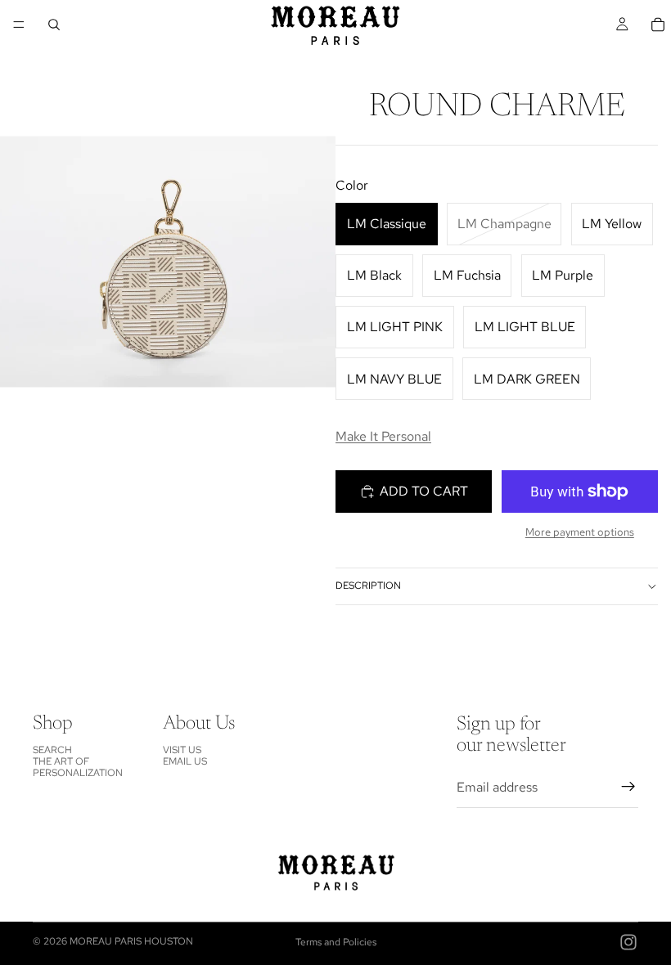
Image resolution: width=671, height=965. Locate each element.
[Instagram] (628, 942)
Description (368, 585)
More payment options (579, 531)
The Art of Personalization (78, 767)
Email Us (185, 761)
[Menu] (19, 24)
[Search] (54, 25)
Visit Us (182, 749)
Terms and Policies (335, 942)
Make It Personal (383, 436)
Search (52, 749)
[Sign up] (628, 787)
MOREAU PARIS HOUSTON (131, 941)
